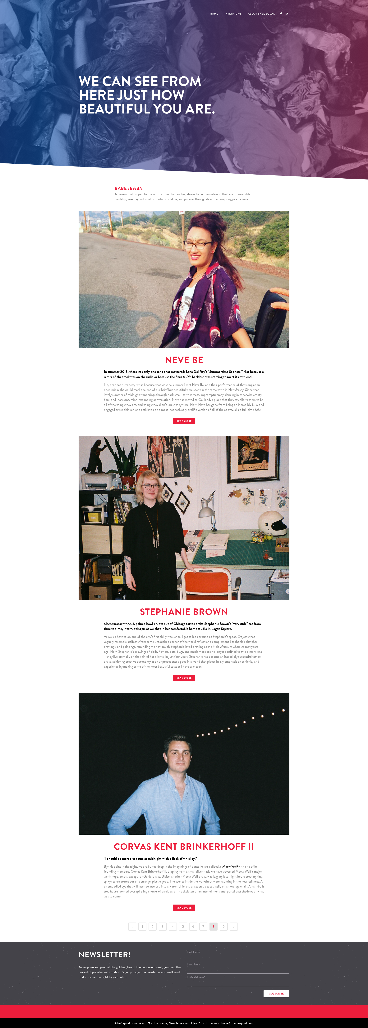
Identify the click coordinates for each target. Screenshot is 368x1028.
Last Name (193, 964)
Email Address (196, 977)
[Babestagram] (286, 13)
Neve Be (184, 360)
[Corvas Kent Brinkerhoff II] (184, 764)
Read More (184, 421)
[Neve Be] (184, 279)
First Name (193, 952)
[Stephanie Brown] (184, 518)
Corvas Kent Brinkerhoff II (184, 846)
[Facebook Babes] (281, 13)
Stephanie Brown (184, 612)
